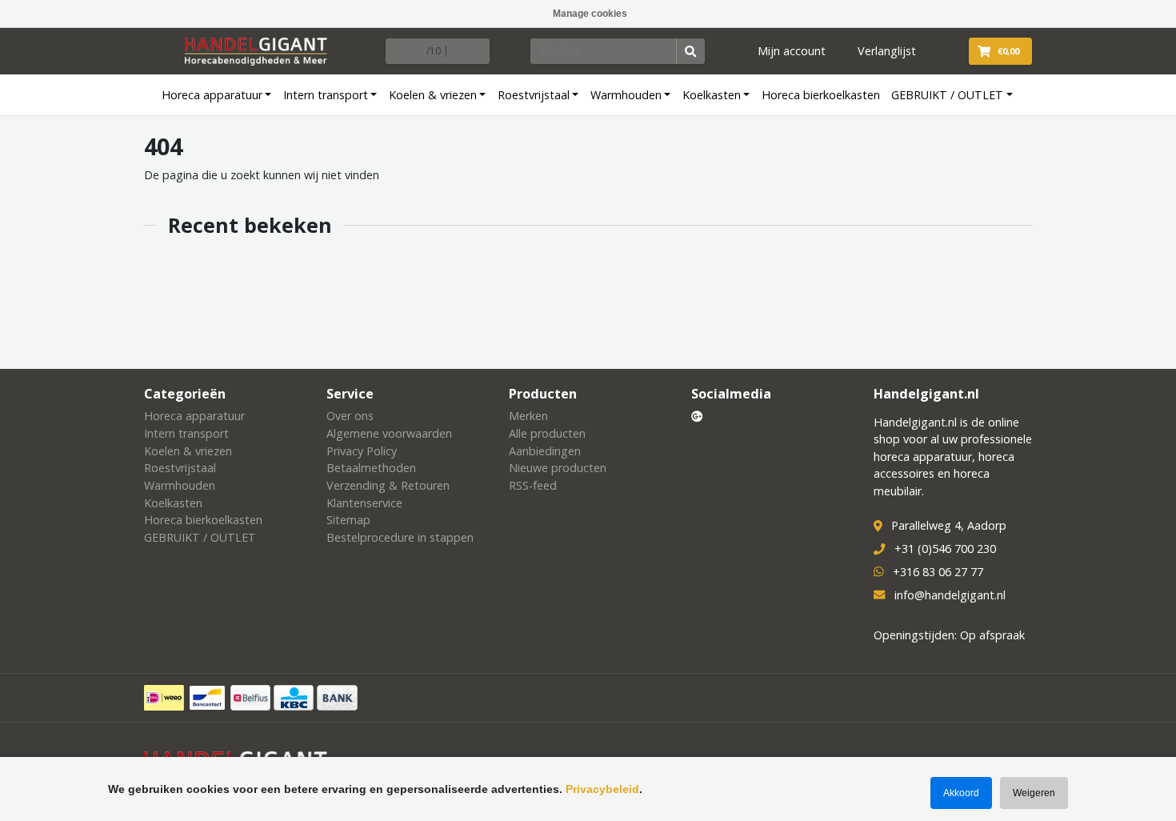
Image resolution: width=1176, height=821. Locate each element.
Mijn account (792, 50)
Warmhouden (626, 94)
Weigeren (1034, 793)
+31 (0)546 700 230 (945, 548)
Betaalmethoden (371, 467)
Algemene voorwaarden (389, 433)
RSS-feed (533, 485)
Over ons (350, 415)
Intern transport (325, 94)
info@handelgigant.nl (950, 595)
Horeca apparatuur (212, 94)
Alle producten (547, 433)
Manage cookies (590, 13)
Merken (528, 415)
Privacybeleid (602, 789)
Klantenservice (364, 503)
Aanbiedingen (545, 451)
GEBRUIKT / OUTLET (947, 94)
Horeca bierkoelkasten (821, 94)
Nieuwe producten (557, 467)
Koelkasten (711, 94)
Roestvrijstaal (534, 94)
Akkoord (961, 793)
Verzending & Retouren (388, 485)
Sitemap (348, 519)
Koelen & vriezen (433, 94)
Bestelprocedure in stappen (400, 537)
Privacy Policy (361, 451)
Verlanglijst (887, 50)
